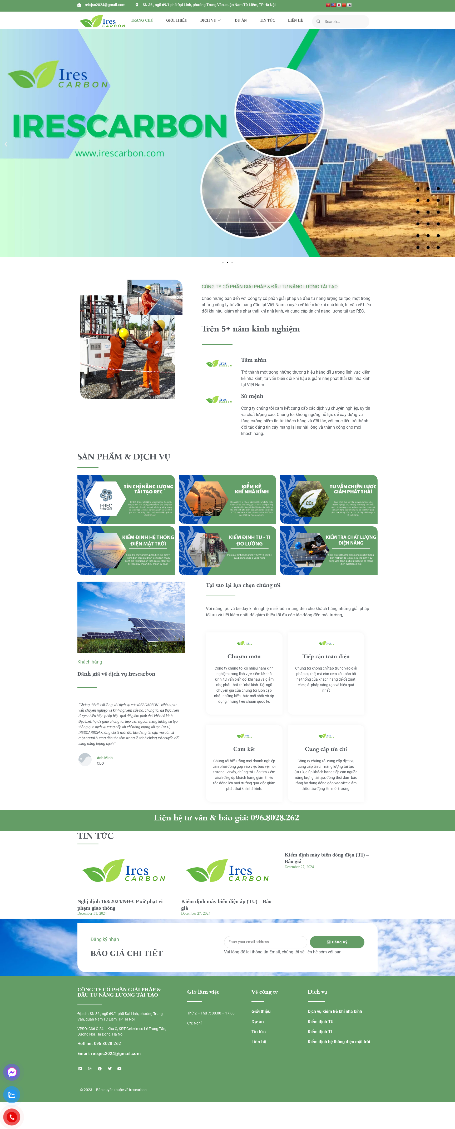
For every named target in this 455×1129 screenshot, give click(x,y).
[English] (333, 5)
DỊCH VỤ (208, 20)
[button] (6, 144)
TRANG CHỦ (142, 20)
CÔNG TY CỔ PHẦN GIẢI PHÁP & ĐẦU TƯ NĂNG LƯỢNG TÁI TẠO (270, 286)
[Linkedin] (80, 1068)
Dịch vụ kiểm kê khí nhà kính (335, 1011)
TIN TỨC (267, 20)
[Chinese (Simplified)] (344, 5)
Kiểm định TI (320, 1031)
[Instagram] (90, 1068)
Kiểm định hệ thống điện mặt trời (339, 1041)
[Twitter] (109, 1068)
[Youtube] (119, 1068)
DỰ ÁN (241, 20)
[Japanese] (338, 5)
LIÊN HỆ (295, 20)
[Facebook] (99, 1068)
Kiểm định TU (321, 1021)
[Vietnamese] (328, 5)
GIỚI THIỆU (176, 20)
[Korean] (349, 5)
